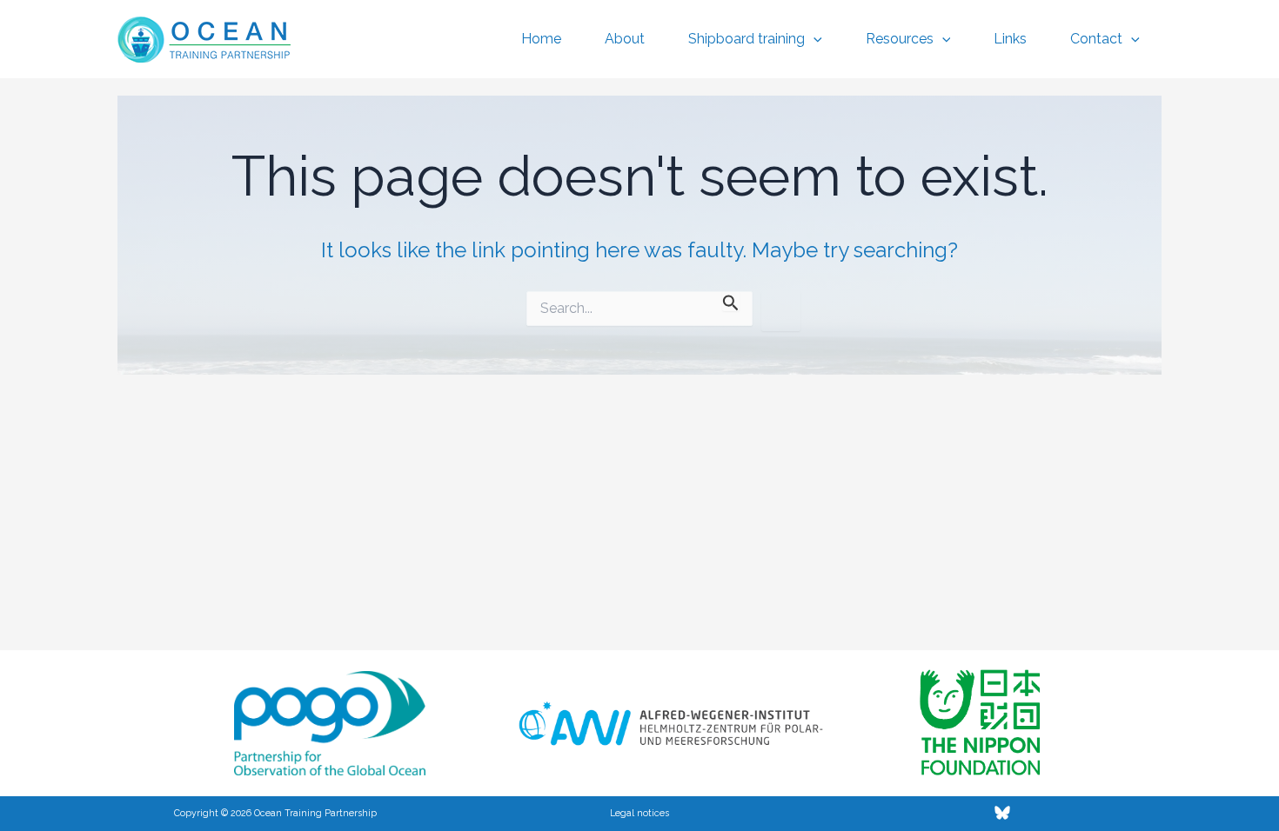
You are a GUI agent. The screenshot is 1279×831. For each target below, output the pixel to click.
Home (541, 38)
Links (1010, 38)
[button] (813, 39)
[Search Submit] (731, 301)
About (625, 38)
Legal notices (639, 813)
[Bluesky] (1002, 813)
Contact (1096, 38)
